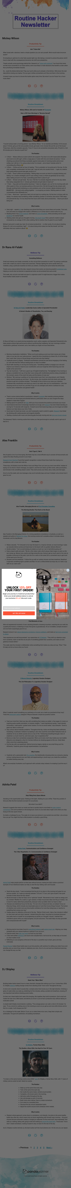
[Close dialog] (68, 570)
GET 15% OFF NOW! (19, 613)
